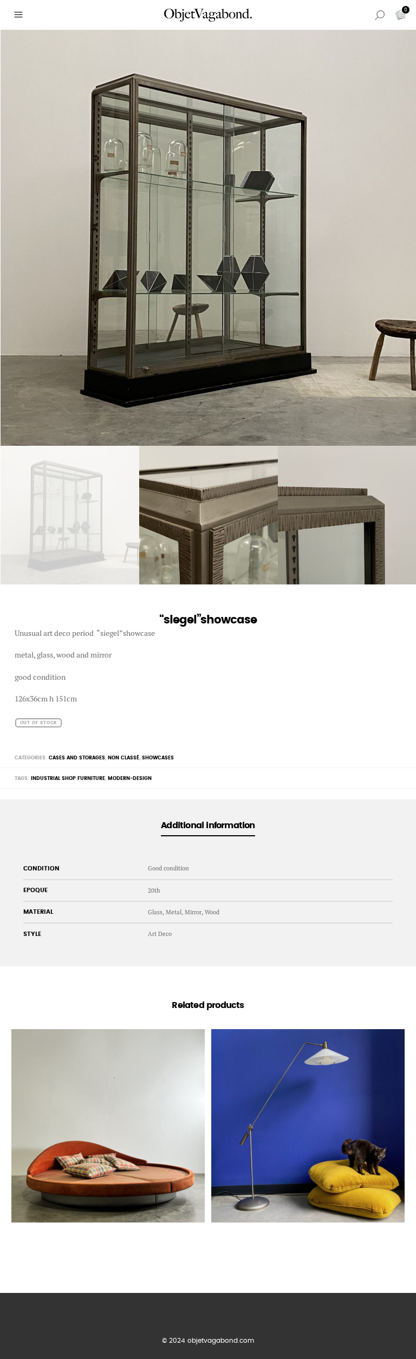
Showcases (158, 758)
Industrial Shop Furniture (68, 778)
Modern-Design (130, 778)
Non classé (123, 758)
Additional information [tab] (208, 825)
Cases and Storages (77, 758)
